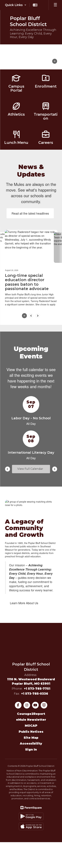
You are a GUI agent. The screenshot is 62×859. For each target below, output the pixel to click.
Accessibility (31, 743)
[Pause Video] (54, 61)
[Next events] (54, 468)
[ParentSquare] (31, 806)
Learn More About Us (24, 602)
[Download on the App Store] (31, 825)
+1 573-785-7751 (37, 688)
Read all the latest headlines (30, 213)
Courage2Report (31, 713)
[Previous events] (7, 468)
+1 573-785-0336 (34, 693)
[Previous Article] (31, 314)
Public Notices (31, 731)
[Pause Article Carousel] (24, 315)
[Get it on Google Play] (31, 815)
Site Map (31, 737)
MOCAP (31, 725)
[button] (16, 5)
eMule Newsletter (31, 719)
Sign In (31, 749)
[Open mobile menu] (55, 5)
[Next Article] (37, 314)
